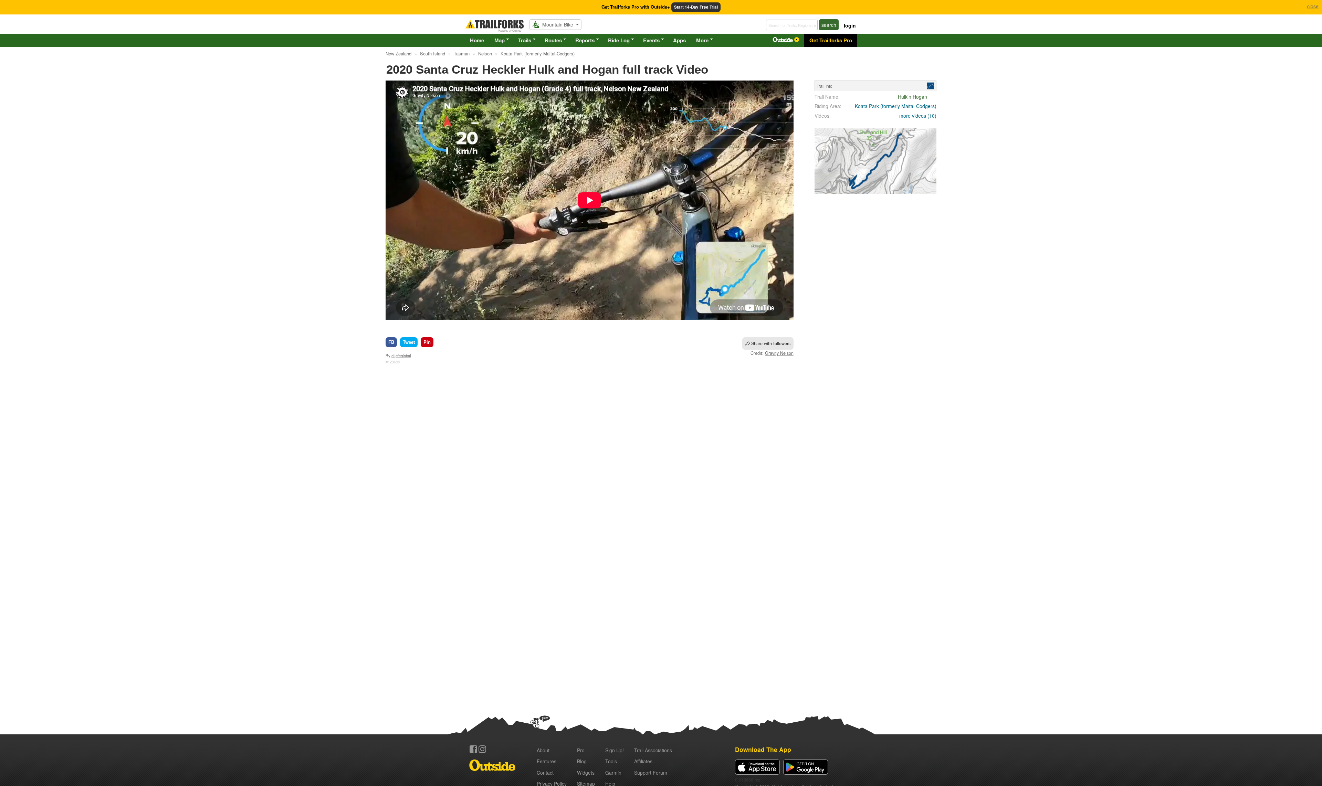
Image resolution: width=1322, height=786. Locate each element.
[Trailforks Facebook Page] (473, 749)
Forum (650, 772)
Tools (611, 761)
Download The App (763, 749)
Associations (653, 750)
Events (651, 40)
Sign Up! (614, 750)
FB (391, 342)
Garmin (613, 772)
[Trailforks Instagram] (482, 749)
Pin (427, 342)
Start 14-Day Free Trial (696, 7)
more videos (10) (917, 115)
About (543, 750)
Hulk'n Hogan (912, 96)
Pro (581, 750)
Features (546, 761)
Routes (553, 40)
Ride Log (619, 40)
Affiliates (643, 761)
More (702, 40)
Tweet (409, 342)
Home (477, 40)
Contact (545, 772)
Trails (524, 40)
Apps (679, 40)
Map (499, 40)
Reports (585, 40)
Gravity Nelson (779, 353)
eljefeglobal (401, 355)
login (850, 25)
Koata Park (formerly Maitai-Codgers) (895, 106)
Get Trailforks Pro (830, 40)
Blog (582, 761)
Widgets (586, 772)
